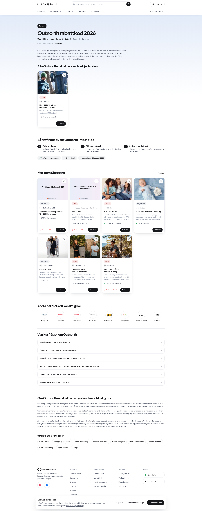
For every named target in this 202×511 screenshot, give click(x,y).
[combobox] (100, 4)
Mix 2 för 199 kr (110, 211)
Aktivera (61, 123)
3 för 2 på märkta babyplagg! (149, 211)
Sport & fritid (63, 447)
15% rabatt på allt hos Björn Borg (111, 270)
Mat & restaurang (81, 442)
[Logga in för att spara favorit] (64, 75)
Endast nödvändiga (136, 503)
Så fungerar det (124, 474)
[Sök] (128, 4)
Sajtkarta (122, 486)
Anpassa (119, 503)
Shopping (58, 442)
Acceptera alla (156, 503)
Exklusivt (41, 11)
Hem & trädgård (118, 442)
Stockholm (156, 11)
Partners (82, 11)
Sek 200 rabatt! (46, 269)
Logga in (158, 4)
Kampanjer (54, 11)
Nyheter (73, 482)
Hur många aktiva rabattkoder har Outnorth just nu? (62, 358)
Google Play (152, 475)
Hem (39, 44)
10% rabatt (76, 211)
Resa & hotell (44, 442)
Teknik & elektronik (100, 442)
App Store (152, 481)
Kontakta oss (124, 482)
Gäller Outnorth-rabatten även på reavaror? (59, 374)
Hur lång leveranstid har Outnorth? (55, 382)
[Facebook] (47, 485)
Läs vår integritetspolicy (75, 505)
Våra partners (48, 44)
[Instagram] (40, 485)
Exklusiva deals (75, 474)
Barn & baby (98, 478)
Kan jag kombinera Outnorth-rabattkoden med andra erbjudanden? (70, 366)
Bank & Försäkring (46, 447)
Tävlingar (70, 11)
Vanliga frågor (124, 478)
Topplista (95, 11)
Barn (68, 442)
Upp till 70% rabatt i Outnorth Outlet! (47, 106)
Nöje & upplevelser (137, 442)
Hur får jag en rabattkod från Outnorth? (57, 342)
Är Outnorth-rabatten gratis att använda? (58, 350)
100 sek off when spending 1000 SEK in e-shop (51, 212)
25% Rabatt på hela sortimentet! (79, 270)
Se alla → (161, 173)
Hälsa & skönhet (155, 442)
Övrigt (75, 447)
